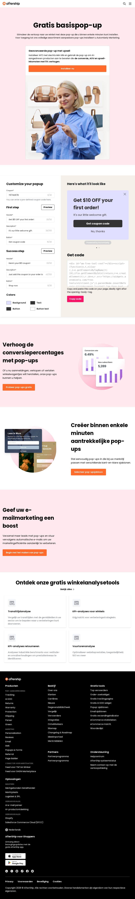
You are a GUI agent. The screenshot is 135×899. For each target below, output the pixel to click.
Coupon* (10, 190)
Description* (11, 226)
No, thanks (98, 231)
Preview (48, 207)
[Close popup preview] (124, 194)
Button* (9, 237)
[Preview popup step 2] (99, 248)
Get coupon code (97, 223)
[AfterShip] (12, 3)
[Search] (124, 3)
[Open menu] (130, 3)
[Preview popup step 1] (96, 248)
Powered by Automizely (97, 242)
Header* (9, 215)
